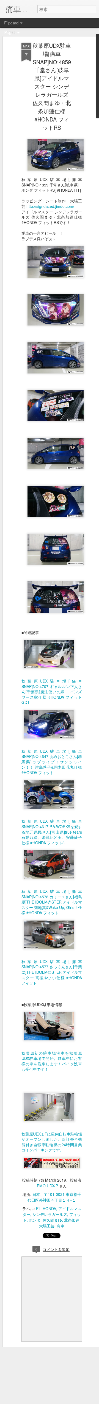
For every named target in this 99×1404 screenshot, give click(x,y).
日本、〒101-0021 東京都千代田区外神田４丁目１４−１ (54, 1197)
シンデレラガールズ (49, 1214)
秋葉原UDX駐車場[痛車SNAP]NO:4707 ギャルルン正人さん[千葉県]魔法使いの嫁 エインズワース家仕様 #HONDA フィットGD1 (51, 691)
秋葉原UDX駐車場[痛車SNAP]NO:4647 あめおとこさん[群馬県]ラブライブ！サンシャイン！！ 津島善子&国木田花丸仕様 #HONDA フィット (51, 761)
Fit (38, 1208)
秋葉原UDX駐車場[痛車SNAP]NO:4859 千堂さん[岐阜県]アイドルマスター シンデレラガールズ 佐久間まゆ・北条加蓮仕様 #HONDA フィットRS (51, 86)
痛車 (60, 1225)
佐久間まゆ (52, 1220)
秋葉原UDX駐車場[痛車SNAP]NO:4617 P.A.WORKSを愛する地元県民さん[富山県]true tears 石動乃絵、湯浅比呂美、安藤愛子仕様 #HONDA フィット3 (51, 831)
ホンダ (34, 1220)
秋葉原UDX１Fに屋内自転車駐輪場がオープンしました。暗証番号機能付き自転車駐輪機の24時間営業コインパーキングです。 (51, 1142)
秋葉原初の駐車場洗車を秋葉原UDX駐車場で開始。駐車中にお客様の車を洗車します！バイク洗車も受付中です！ (51, 1061)
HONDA (49, 1208)
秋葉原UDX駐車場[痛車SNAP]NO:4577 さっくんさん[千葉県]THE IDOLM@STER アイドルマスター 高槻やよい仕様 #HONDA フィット (51, 972)
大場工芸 (46, 1225)
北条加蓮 (71, 1220)
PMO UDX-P (47, 1185)
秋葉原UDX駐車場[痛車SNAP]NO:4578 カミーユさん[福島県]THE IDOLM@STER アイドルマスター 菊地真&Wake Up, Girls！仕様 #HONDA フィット (51, 901)
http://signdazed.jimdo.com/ (50, 206)
